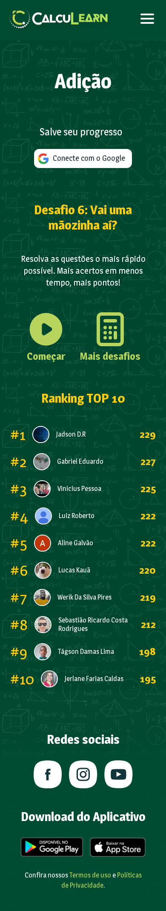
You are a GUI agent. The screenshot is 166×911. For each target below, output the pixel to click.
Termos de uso (90, 875)
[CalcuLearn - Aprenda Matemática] (59, 18)
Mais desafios (110, 356)
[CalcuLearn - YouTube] (118, 774)
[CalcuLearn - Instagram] (83, 774)
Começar (46, 356)
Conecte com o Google (87, 158)
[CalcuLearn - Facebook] (48, 774)
